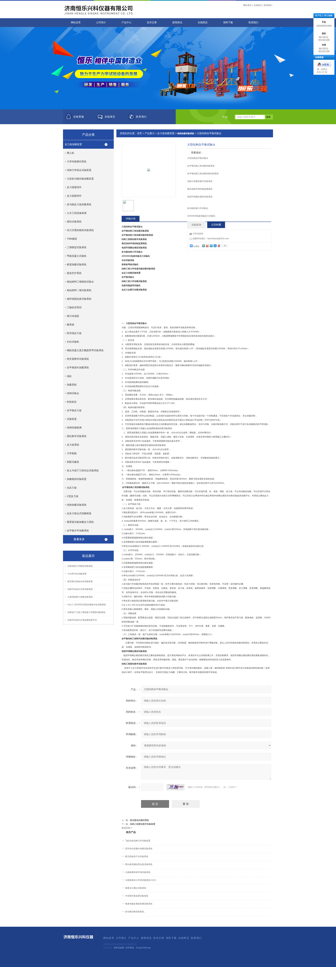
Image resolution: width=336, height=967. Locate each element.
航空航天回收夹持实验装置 (80, 581)
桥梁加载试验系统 (76, 264)
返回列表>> (127, 828)
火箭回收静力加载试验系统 (80, 597)
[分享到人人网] (215, 245)
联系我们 (268, 5)
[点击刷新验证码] (175, 787)
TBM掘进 (72, 238)
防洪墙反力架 (74, 333)
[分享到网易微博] (219, 245)
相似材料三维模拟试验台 (80, 281)
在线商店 (203, 22)
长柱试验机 (73, 341)
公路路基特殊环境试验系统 (137, 872)
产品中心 (126, 22)
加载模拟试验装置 (76, 479)
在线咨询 (196, 224)
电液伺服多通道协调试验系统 (138, 904)
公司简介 (101, 22)
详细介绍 (130, 218)
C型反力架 (72, 496)
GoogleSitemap (143, 948)
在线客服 (78, 116)
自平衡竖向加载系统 (78, 367)
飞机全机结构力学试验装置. (138, 840)
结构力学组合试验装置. (79, 170)
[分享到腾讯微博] (211, 245)
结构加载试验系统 (76, 504)
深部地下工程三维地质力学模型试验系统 (86, 612)
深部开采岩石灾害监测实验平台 (82, 620)
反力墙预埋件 (74, 187)
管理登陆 (129, 948)
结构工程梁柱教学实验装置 (142, 824)
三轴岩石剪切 (74, 307)
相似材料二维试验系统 (79, 290)
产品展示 (150, 133)
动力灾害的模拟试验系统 (80, 230)
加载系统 (72, 384)
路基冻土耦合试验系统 (135, 888)
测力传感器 (73, 316)
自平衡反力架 (74, 410)
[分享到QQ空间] (203, 245)
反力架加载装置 (73, 144)
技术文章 (152, 22)
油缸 (69, 376)
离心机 (70, 153)
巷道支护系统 (74, 273)
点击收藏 (216, 224)
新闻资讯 (177, 22)
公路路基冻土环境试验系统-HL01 (140, 880)
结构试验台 (73, 393)
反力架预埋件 (74, 195)
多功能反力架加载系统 (79, 204)
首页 (139, 133)
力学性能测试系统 (76, 161)
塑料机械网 (119, 948)
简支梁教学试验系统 (78, 358)
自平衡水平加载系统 (78, 530)
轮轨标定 (72, 401)
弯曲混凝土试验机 (76, 255)
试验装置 (72, 419)
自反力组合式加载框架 (79, 513)
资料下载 (228, 22)
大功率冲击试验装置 (77, 574)
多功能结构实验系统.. (135, 911)
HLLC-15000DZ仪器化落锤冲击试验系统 (87, 604)
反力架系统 (73, 444)
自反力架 (72, 487)
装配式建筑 (73, 461)
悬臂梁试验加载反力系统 (80, 522)
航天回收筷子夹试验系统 (136, 856)
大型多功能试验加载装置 (80, 178)
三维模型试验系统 (76, 247)
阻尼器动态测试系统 (139, 820)
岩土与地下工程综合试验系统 (83, 470)
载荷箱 (70, 324)
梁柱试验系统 (74, 221)
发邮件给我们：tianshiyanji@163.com (211, 238)
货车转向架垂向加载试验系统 (138, 848)
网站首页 (247, 5)
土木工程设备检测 (76, 213)
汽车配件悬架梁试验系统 (136, 896)
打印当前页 (198, 233)
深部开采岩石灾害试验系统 (80, 589)
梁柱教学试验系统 (76, 436)
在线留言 (258, 5)
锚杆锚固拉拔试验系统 (79, 298)
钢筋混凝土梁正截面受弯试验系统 (85, 350)
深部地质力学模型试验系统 (80, 566)
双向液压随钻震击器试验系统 (138, 864)
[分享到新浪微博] (207, 245)
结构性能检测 (74, 427)
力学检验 (72, 453)
